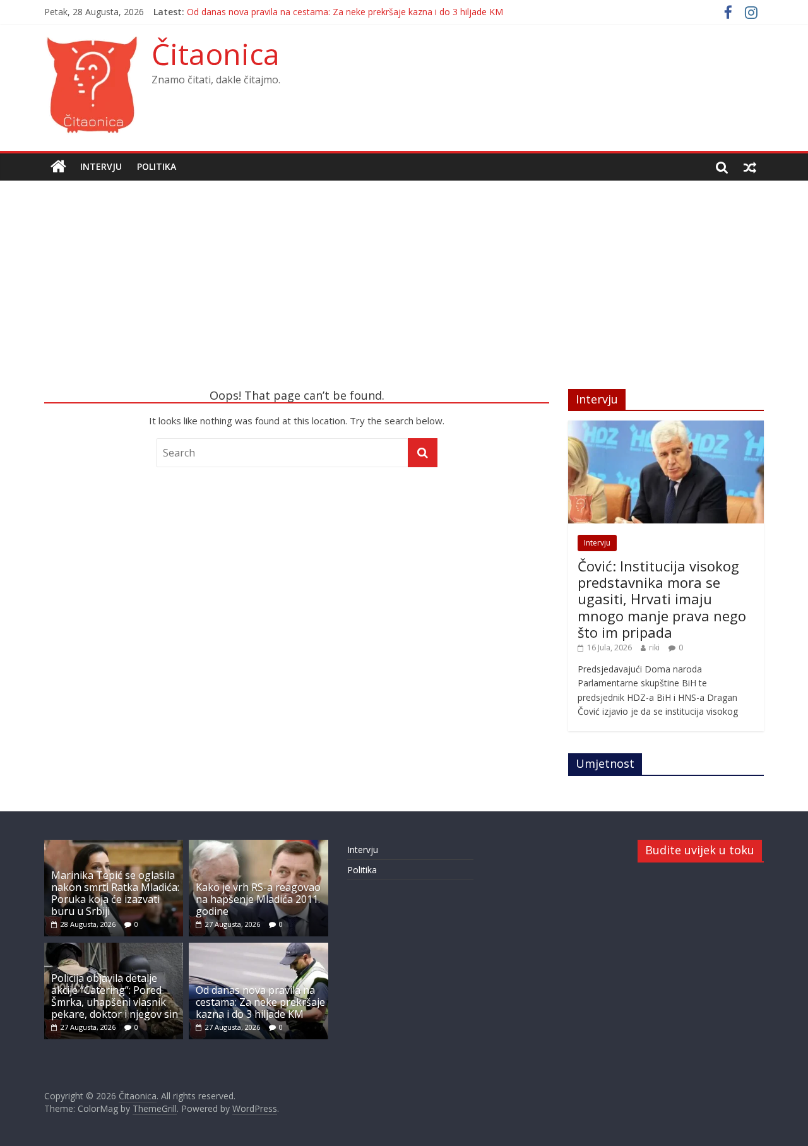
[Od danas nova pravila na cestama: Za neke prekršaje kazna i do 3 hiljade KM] (258, 949)
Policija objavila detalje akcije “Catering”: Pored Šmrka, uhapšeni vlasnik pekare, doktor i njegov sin (114, 996)
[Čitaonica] (58, 166)
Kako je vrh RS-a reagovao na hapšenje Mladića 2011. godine (258, 899)
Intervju (101, 166)
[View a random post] (750, 166)
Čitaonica (216, 53)
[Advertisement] (404, 294)
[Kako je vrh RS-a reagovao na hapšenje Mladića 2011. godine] (258, 846)
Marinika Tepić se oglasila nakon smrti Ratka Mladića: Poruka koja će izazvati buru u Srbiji (115, 893)
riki (654, 647)
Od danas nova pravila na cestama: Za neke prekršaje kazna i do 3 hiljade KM (345, 12)
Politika (156, 166)
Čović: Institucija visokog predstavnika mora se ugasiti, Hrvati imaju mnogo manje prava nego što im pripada (662, 599)
